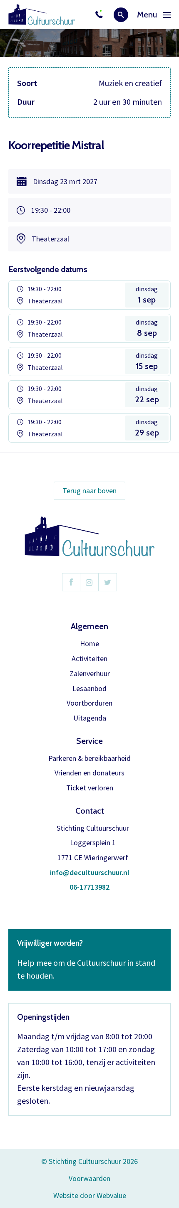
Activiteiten (89, 658)
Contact (89, 811)
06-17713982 (89, 887)
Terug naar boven (89, 490)
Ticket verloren (89, 788)
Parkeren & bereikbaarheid (89, 758)
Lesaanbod (89, 688)
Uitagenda (89, 718)
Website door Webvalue (89, 1195)
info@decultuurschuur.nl (89, 872)
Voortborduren (89, 703)
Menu (147, 15)
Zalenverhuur (90, 673)
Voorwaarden (89, 1178)
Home (89, 644)
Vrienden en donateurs (89, 773)
